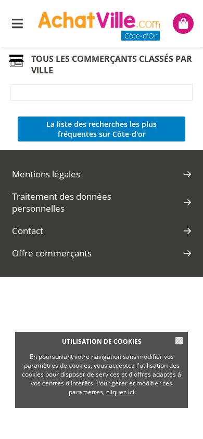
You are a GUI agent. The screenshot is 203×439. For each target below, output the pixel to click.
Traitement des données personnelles (61, 202)
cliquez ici (120, 392)
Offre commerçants (52, 253)
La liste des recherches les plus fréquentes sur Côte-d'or (101, 129)
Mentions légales (46, 174)
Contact (27, 231)
